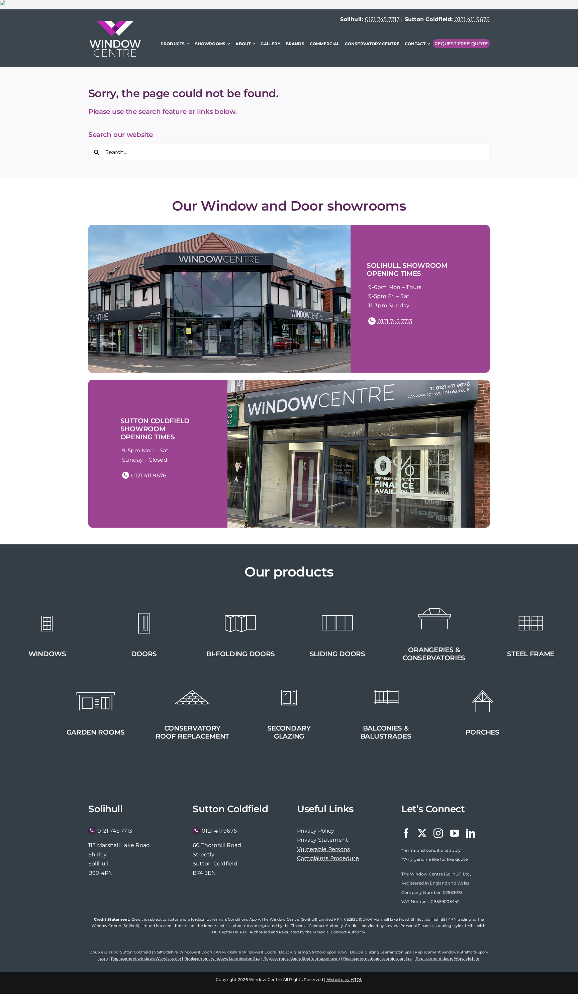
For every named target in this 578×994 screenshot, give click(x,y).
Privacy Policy (315, 831)
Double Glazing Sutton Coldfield (120, 952)
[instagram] (438, 833)
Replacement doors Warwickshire (447, 958)
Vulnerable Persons (323, 849)
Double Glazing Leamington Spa (381, 952)
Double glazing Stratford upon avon (313, 952)
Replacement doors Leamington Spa (378, 958)
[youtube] (454, 833)
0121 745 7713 (382, 19)
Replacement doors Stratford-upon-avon (302, 958)
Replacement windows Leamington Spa (222, 958)
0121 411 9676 (472, 19)
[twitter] (422, 833)
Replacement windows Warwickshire (146, 958)
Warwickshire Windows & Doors (246, 952)
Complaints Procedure (328, 858)
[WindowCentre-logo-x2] (115, 23)
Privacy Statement (322, 840)
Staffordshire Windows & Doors (183, 952)
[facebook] (406, 833)
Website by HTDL (345, 979)
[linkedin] (470, 833)
